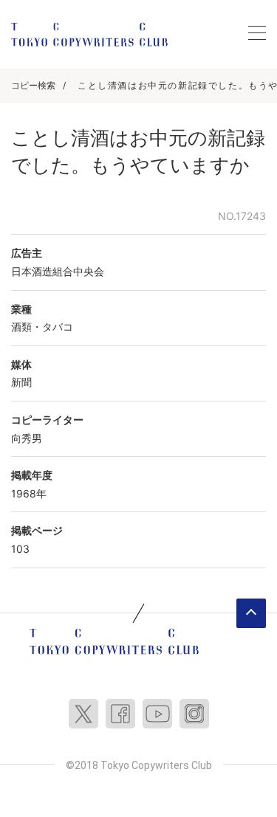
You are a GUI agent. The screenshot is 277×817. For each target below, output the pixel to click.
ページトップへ (251, 613)
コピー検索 (33, 85)
